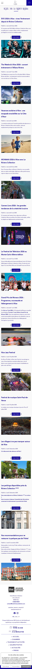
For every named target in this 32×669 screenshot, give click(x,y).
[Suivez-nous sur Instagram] (17, 613)
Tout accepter (26, 666)
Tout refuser (6, 666)
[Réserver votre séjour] (29, 3)
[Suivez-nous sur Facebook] (15, 613)
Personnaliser (16, 666)
